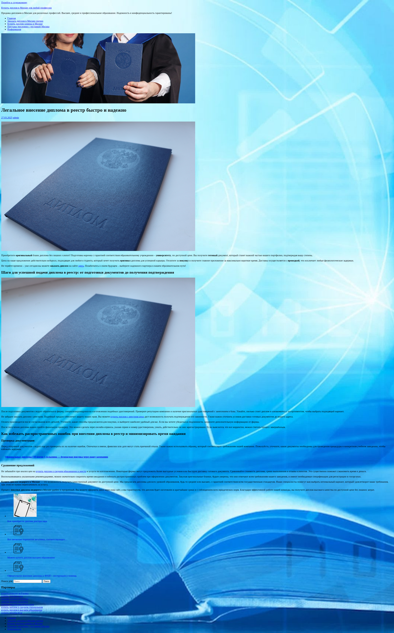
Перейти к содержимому (14, 2)
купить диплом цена (12, 596)
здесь (81, 266)
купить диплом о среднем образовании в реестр (61, 471)
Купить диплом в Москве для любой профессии (26, 7)
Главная (11, 18)
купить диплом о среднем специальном (22, 607)
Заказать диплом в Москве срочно (25, 21)
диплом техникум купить (14, 599)
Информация (14, 29)
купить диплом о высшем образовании (21, 610)
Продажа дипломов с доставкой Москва (28, 26)
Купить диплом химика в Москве (25, 23)
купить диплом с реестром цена (127, 416)
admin (16, 117)
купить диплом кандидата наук (17, 604)
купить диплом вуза (11, 612)
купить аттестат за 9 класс (15, 593)
